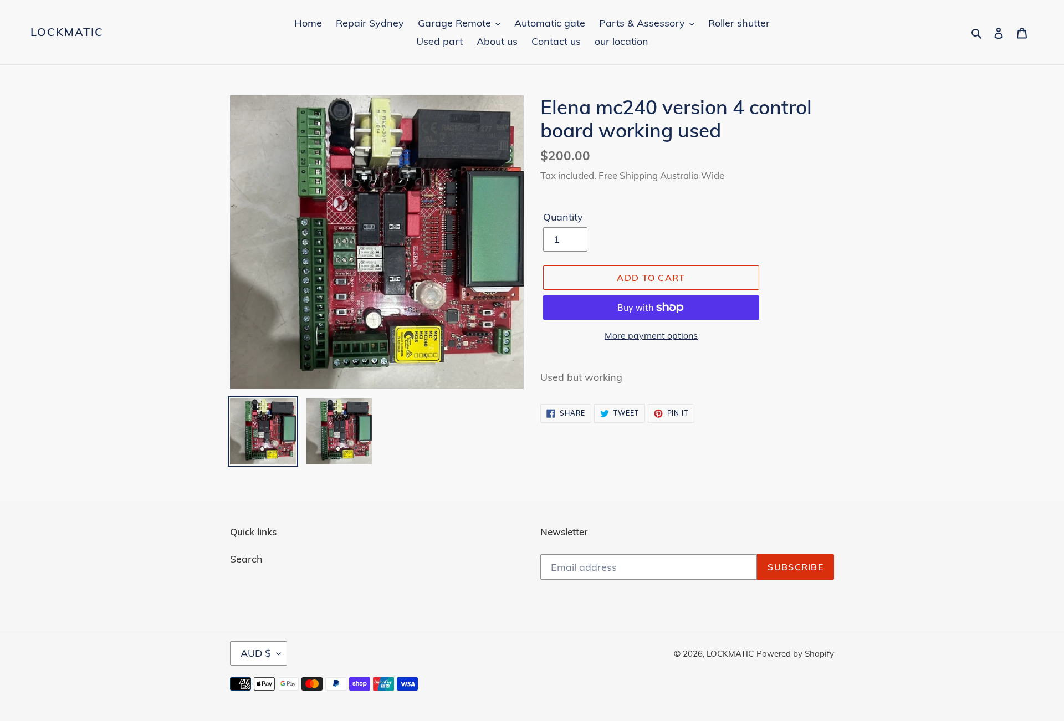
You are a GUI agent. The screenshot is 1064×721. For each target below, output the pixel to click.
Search (246, 559)
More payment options (651, 335)
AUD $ (256, 653)
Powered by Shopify (795, 653)
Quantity (563, 217)
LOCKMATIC (67, 32)
